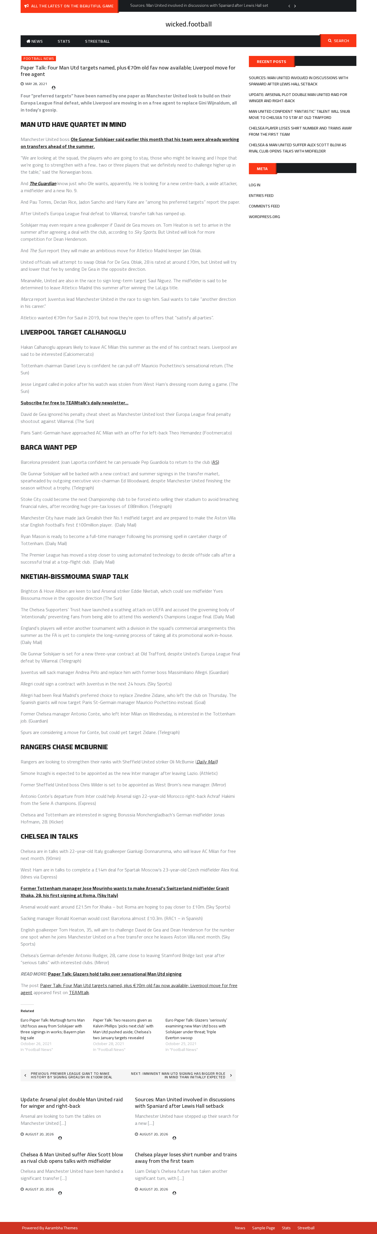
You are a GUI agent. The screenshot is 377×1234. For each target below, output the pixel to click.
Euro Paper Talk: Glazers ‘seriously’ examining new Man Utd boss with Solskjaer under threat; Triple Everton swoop (196, 1029)
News (37, 41)
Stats (64, 41)
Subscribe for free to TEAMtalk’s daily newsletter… (74, 402)
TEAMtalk (79, 992)
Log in (254, 185)
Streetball (97, 41)
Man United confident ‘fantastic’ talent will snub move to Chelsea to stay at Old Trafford (299, 114)
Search (341, 40)
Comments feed (264, 206)
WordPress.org (264, 216)
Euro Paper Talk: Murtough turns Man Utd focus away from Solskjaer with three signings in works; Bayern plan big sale (53, 1029)
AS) (215, 462)
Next (295, 6)
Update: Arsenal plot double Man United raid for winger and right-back (72, 1103)
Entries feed (261, 195)
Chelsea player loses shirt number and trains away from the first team (186, 1158)
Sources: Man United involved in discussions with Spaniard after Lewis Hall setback (185, 1103)
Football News (39, 58)
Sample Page (263, 1228)
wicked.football (189, 24)
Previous (289, 6)
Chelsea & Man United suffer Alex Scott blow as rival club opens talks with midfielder (72, 1158)
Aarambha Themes (61, 1228)
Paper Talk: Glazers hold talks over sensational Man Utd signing (115, 973)
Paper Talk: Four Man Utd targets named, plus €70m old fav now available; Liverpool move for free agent (129, 989)
